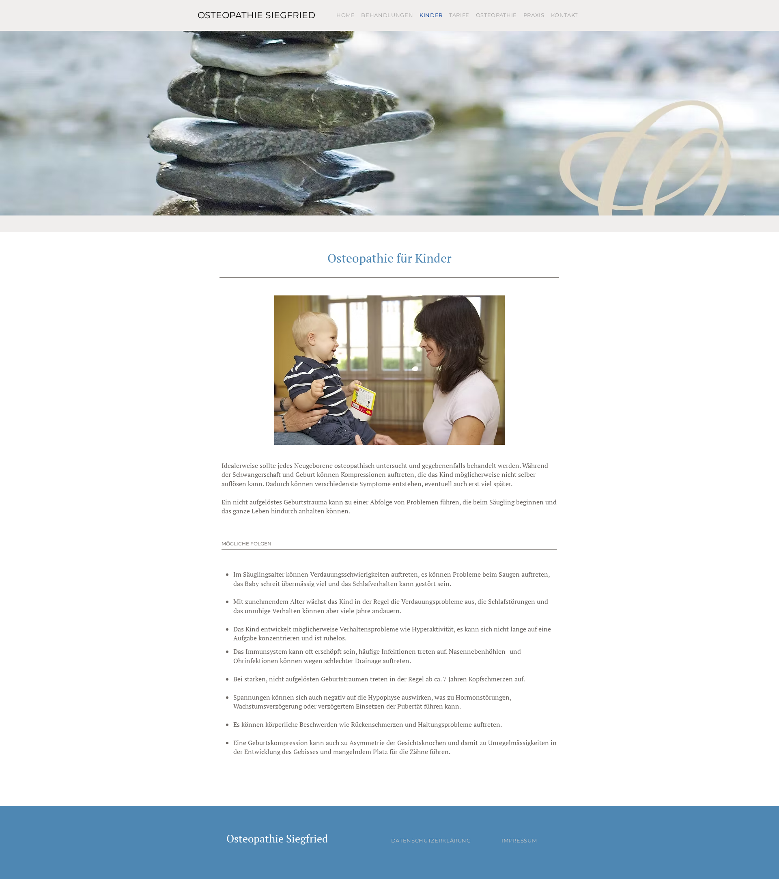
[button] (389, 370)
